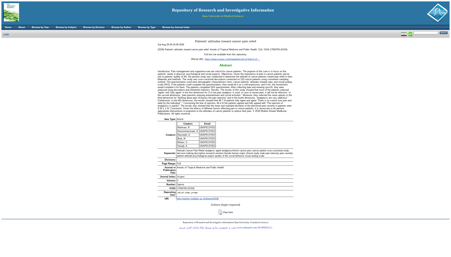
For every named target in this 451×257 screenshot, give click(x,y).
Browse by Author (121, 27)
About (21, 27)
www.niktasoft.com (247, 227)
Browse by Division (93, 27)
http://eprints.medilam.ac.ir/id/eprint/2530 (198, 198)
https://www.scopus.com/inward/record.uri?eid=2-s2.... (232, 59)
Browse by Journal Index (176, 27)
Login (6, 34)
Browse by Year (40, 27)
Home (8, 27)
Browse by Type (146, 27)
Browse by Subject (66, 27)
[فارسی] (404, 32)
